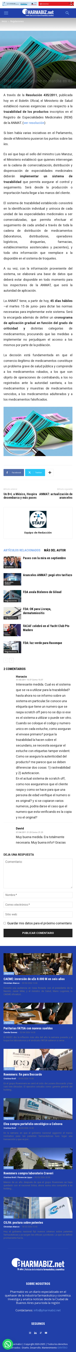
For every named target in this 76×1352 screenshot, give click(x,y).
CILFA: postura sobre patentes (23, 1222)
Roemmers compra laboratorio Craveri (28, 1173)
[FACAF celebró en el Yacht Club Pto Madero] (12, 630)
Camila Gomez (10, 1032)
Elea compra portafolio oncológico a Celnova (33, 1124)
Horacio (21, 676)
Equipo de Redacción (38, 532)
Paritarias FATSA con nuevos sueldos (28, 1028)
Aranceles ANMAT (9, 583)
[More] (50, 472)
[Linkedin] (35, 1332)
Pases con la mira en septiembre (44, 558)
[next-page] (11, 660)
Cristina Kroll (10, 1078)
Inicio (4, 21)
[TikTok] (40, 1332)
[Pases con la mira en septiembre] (12, 562)
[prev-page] (6, 660)
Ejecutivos (9, 567)
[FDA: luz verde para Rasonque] (12, 647)
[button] (6, 13)
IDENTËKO (62, 1347)
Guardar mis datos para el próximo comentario (39, 923)
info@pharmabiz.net (47, 1310)
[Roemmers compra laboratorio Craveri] (38, 1158)
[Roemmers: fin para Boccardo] (38, 1059)
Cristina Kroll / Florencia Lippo (18, 1177)
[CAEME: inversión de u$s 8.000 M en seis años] (38, 964)
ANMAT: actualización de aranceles (55, 495)
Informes (9, 1167)
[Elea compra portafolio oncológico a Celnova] (38, 1109)
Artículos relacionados (22, 550)
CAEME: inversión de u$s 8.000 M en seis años (34, 979)
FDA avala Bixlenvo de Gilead (42, 592)
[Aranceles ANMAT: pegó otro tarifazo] (12, 579)
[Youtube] (46, 1332)
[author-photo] (38, 527)
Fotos (7, 634)
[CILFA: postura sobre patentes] (38, 1208)
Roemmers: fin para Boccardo (23, 1074)
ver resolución (34, 123)
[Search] (67, 13)
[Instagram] (30, 1332)
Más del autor (55, 550)
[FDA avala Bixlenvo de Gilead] (12, 596)
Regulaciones (17, 21)
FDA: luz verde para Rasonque (42, 643)
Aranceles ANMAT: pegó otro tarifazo (47, 575)
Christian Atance (11, 983)
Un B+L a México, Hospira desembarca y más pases (20, 495)
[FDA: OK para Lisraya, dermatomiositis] (12, 613)
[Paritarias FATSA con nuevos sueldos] (38, 1013)
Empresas (9, 973)
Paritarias (9, 1022)
